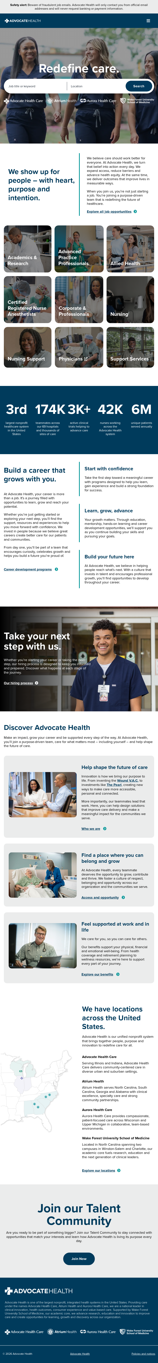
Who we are (91, 828)
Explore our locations (98, 1170)
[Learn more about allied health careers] (130, 248)
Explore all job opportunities (109, 211)
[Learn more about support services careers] (130, 347)
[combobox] (35, 86)
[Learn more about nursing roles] (130, 299)
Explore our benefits (97, 974)
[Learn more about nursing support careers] (27, 347)
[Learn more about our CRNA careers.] (27, 299)
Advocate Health (80, 1354)
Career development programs (28, 569)
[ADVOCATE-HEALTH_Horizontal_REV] (22, 20)
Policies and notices (143, 1354)
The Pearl (114, 784)
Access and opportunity (100, 897)
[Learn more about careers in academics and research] (27, 248)
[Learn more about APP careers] (79, 248)
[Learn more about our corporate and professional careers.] (79, 299)
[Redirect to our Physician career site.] (79, 347)
